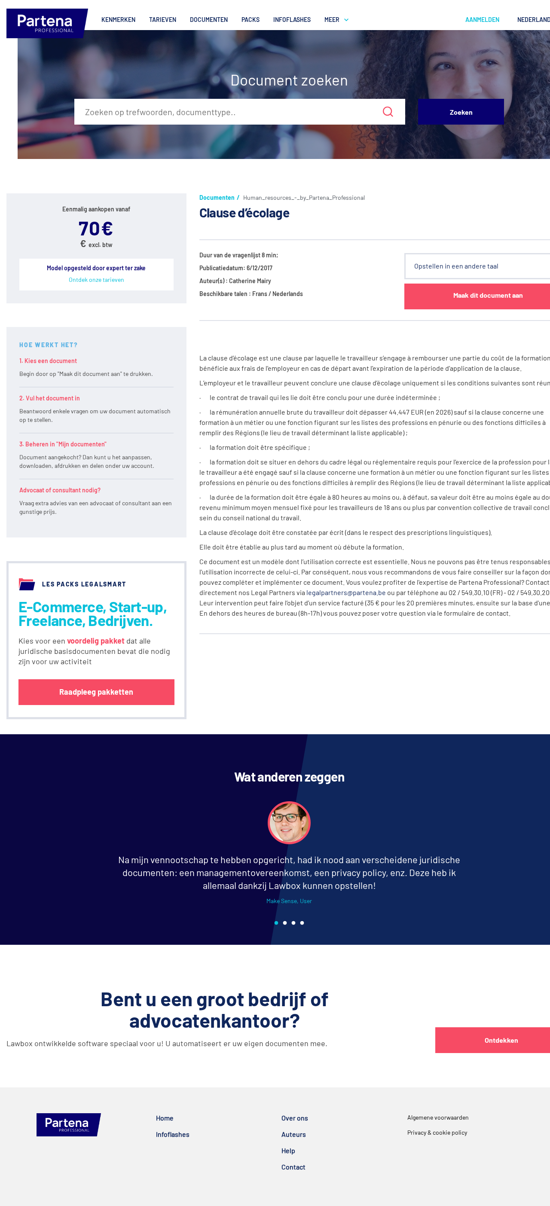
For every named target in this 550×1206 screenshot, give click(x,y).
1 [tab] (276, 923)
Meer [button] (331, 19)
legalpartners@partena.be (346, 592)
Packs (250, 19)
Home (165, 1118)
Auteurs (293, 1134)
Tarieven (162, 19)
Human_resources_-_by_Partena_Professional (304, 197)
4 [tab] (302, 923)
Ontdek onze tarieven (96, 279)
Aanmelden (482, 19)
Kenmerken (118, 19)
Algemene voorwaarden (438, 1117)
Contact (293, 1167)
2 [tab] (285, 923)
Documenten (209, 19)
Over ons (294, 1118)
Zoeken (461, 112)
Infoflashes (292, 19)
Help (288, 1150)
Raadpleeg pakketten (96, 691)
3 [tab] (293, 923)
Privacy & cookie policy (437, 1132)
